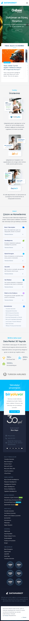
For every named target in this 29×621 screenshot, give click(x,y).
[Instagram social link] (13, 448)
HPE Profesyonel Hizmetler (12, 315)
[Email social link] (7, 448)
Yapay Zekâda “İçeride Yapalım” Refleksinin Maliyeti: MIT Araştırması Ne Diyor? (13, 67)
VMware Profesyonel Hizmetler (13, 325)
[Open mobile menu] (27, 3)
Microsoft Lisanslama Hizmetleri (14, 319)
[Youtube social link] (22, 448)
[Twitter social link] (19, 448)
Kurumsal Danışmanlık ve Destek (14, 317)
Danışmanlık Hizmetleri (11, 311)
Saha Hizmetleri (10, 323)
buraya (6, 615)
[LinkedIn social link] (16, 448)
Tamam (24, 617)
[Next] (27, 25)
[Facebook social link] (10, 448)
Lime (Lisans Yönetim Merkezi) (13, 321)
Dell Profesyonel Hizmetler (12, 313)
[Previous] (2, 25)
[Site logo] (9, 2)
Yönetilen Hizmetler (10, 308)
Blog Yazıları (7, 62)
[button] (1, 374)
